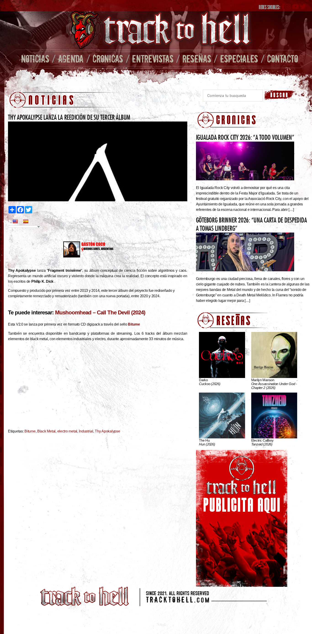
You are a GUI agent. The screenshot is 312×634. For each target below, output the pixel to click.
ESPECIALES (239, 58)
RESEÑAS (196, 58)
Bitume (29, 431)
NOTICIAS (35, 58)
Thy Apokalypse (107, 431)
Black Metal (46, 431)
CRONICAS (108, 58)
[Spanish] (26, 221)
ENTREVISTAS (152, 58)
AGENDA (71, 58)
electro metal (67, 431)
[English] (15, 221)
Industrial (86, 431)
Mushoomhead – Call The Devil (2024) (100, 312)
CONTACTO (282, 58)
